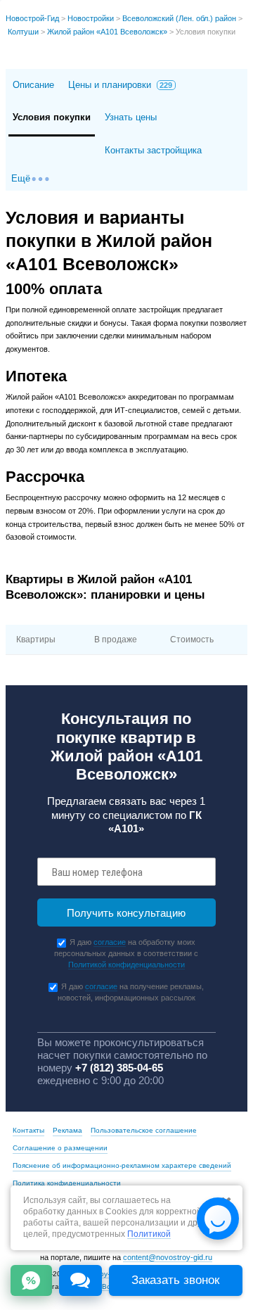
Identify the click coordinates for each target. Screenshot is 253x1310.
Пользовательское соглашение (144, 1130)
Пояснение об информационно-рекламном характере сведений (122, 1165)
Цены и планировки (120, 85)
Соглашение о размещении (60, 1148)
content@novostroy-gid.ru (167, 1257)
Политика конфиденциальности (67, 1183)
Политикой (149, 1234)
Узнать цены (131, 117)
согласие (109, 942)
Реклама (67, 1130)
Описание (33, 85)
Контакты (28, 1130)
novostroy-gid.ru (102, 1274)
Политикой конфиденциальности (126, 964)
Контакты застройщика (153, 150)
